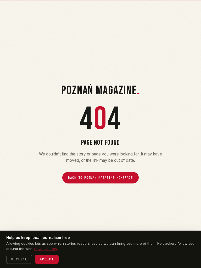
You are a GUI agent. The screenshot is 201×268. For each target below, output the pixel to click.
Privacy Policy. (46, 249)
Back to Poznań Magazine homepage (100, 178)
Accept (47, 259)
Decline (19, 259)
